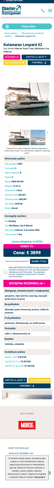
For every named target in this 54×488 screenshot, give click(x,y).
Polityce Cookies (25, 477)
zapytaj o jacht (35, 57)
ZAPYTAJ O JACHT (14, 380)
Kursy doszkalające (19, 448)
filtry (29, 26)
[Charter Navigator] (11, 10)
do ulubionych (14, 62)
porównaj (38, 62)
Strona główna (11, 33)
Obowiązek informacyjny (21, 453)
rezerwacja (12, 57)
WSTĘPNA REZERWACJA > (27, 283)
